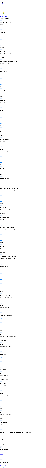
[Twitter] (2, 467)
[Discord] (0, 467)
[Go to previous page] (0, 7)
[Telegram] (3, 467)
